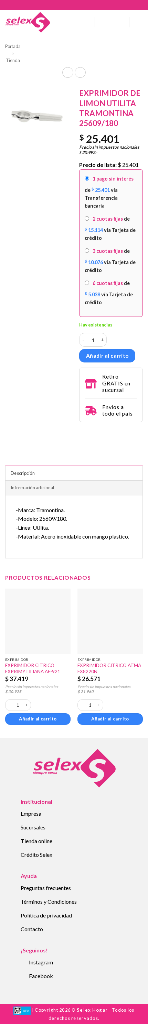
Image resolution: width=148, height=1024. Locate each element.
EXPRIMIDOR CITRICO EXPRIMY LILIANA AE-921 (32, 668)
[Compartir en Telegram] (83, 431)
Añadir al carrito (107, 356)
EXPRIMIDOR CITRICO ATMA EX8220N (109, 668)
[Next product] (67, 72)
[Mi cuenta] (103, 22)
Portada (13, 46)
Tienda (13, 60)
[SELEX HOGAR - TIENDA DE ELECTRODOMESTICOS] (27, 22)
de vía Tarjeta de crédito (110, 228)
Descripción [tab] (23, 473)
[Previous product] (80, 72)
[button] (87, 22)
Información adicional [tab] (32, 487)
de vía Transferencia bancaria (109, 192)
